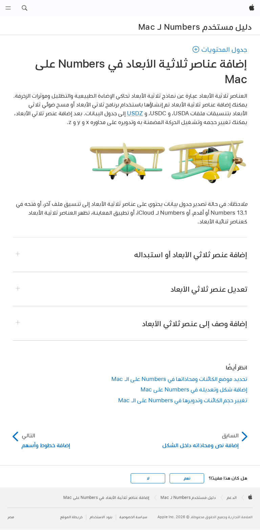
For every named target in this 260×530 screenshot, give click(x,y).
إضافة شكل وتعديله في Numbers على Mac (193, 389)
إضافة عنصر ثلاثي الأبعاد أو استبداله (190, 254)
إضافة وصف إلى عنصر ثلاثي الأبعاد (194, 323)
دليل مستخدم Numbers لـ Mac (195, 27)
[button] (24, 8)
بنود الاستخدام (101, 517)
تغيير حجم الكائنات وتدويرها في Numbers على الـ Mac (182, 400)
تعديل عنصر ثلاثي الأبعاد (208, 289)
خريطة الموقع (71, 517)
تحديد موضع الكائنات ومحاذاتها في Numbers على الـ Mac (179, 379)
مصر (10, 517)
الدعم (232, 498)
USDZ (135, 113)
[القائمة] (8, 8)
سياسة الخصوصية (133, 517)
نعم (186, 478)
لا (148, 478)
